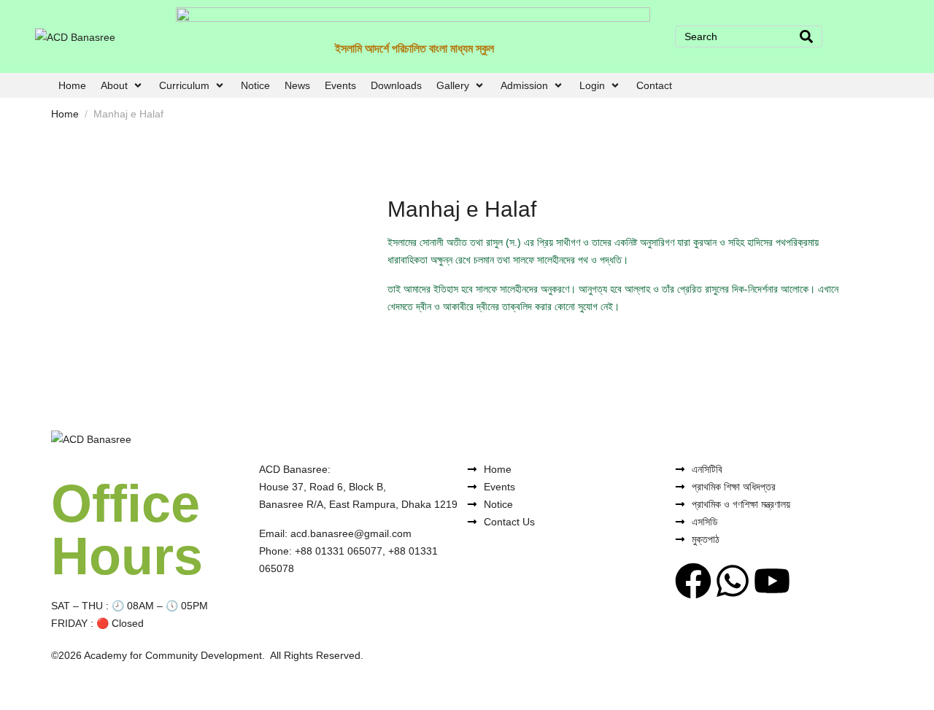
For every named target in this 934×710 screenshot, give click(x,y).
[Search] (806, 36)
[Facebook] (693, 581)
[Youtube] (772, 581)
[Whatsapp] (732, 581)
